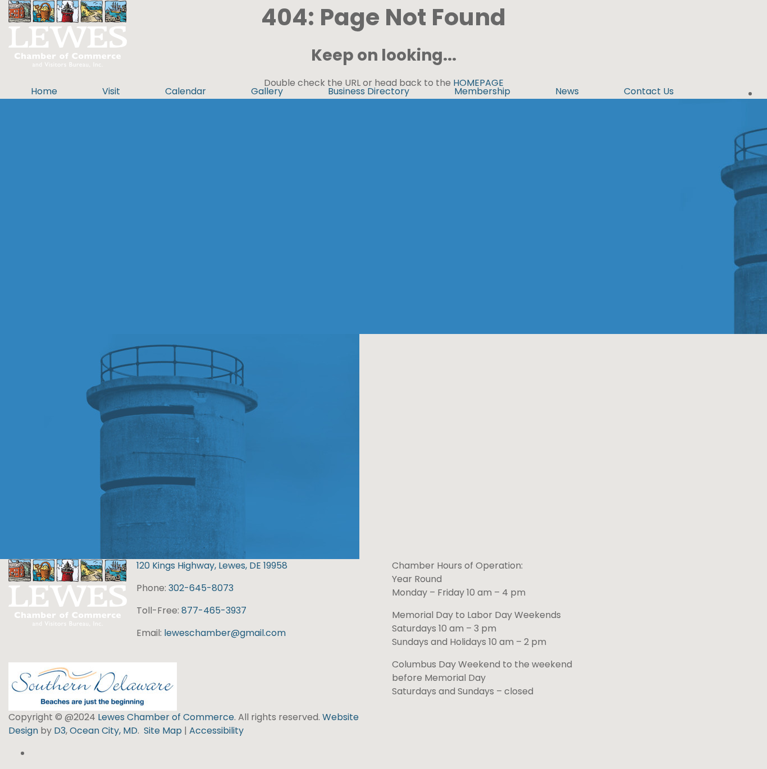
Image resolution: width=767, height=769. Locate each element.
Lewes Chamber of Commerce (166, 717)
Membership (482, 91)
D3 (59, 730)
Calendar (185, 91)
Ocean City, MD (104, 730)
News (567, 91)
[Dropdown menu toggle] (89, 114)
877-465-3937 (213, 610)
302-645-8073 (201, 588)
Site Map (163, 730)
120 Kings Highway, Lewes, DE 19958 (211, 565)
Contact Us (649, 91)
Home (44, 91)
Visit (111, 91)
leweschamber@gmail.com (225, 632)
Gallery (267, 91)
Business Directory (368, 91)
